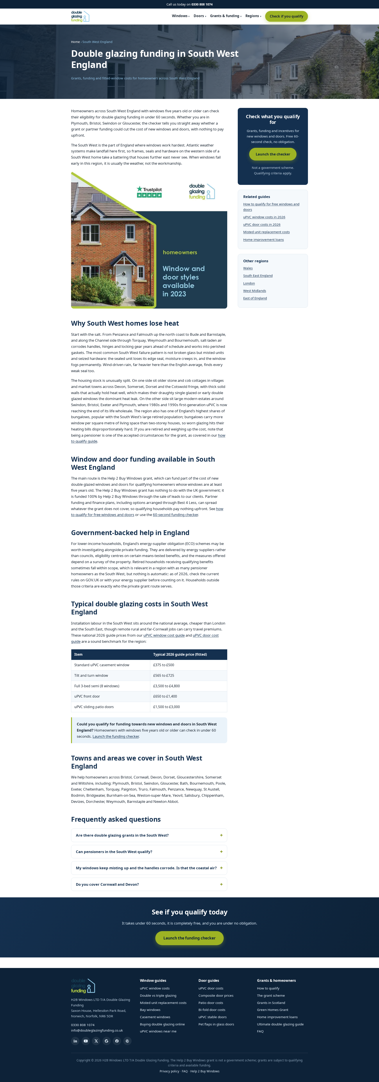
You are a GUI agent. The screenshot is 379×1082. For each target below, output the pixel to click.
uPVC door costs (210, 988)
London (249, 283)
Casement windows (155, 1017)
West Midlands (254, 290)
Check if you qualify (286, 16)
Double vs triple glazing (158, 995)
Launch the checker (273, 154)
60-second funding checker (175, 514)
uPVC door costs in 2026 (262, 224)
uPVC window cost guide (164, 635)
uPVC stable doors (212, 1017)
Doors (199, 15)
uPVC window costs (155, 988)
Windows (180, 15)
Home (75, 42)
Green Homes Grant (272, 1009)
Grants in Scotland (271, 1002)
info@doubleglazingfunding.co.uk (97, 1030)
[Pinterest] (127, 1041)
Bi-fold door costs (211, 1009)
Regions (252, 15)
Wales (248, 268)
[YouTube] (86, 1041)
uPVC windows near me (158, 1031)
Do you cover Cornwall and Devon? (107, 884)
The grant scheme (271, 995)
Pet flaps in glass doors (216, 1024)
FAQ (260, 1031)
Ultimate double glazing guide (280, 1024)
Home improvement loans (263, 239)
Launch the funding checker (116, 736)
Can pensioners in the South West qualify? (114, 851)
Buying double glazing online (162, 1024)
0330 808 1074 (202, 4)
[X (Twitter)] (96, 1041)
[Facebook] (117, 1041)
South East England (258, 275)
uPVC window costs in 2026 (264, 217)
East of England (255, 298)
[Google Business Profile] (106, 1041)
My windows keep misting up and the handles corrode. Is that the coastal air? (146, 867)
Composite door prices (215, 995)
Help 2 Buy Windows (205, 1071)
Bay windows (150, 1009)
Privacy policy (169, 1071)
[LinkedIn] (75, 1041)
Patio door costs (210, 1002)
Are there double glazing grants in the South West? (122, 835)
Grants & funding (224, 15)
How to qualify (268, 988)
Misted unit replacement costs (266, 232)
